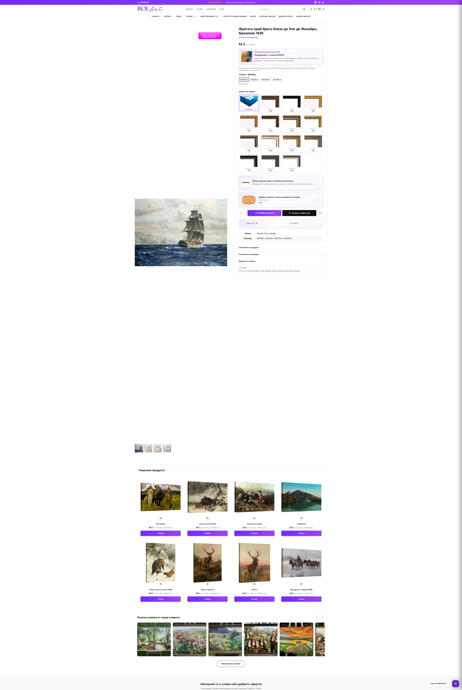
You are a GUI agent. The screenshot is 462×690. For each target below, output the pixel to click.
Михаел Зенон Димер (248, 37)
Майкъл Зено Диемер (262, 271)
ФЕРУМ (253, 16)
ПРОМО (190, 16)
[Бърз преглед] (161, 518)
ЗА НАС (200, 9)
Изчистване (243, 84)
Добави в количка (266, 213)
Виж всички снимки (231, 663)
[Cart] (319, 9)
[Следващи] (323, 617)
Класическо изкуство (292, 271)
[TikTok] (323, 2)
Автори (281, 271)
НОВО (178, 16)
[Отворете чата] (455, 683)
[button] (320, 213)
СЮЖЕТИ (155, 16)
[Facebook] (315, 2)
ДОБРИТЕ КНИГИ (286, 16)
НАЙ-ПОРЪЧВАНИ (209, 16)
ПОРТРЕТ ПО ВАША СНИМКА (235, 16)
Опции (161, 533)
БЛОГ (222, 9)
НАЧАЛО (189, 9)
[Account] (323, 9)
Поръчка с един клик (301, 213)
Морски (275, 271)
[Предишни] (317, 617)
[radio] (244, 79)
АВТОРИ (167, 16)
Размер (242, 74)
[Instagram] (319, 2)
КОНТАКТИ (144, 2)
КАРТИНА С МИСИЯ (267, 16)
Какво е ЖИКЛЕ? (303, 16)
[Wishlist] (315, 9)
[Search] (311, 9)
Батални (250, 271)
